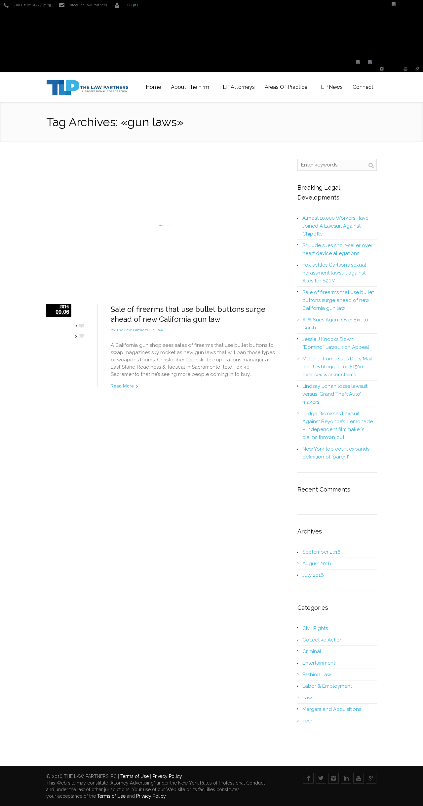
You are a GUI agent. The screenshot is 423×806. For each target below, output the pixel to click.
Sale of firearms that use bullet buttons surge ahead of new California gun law (338, 300)
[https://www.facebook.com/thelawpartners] (358, 63)
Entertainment (318, 663)
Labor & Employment (327, 686)
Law (159, 330)
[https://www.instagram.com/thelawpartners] (382, 68)
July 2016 (313, 575)
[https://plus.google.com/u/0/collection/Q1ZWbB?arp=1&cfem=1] (417, 68)
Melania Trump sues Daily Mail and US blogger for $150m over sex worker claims (337, 367)
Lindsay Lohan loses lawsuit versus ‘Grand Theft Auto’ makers (334, 394)
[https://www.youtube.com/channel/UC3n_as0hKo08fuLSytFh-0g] (406, 68)
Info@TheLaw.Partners (88, 5)
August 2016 (316, 564)
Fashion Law (316, 675)
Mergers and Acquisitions (331, 709)
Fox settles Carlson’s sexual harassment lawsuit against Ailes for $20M (334, 273)
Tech (308, 721)
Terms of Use (134, 776)
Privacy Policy (167, 776)
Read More (122, 385)
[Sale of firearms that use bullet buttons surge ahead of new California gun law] (165, 226)
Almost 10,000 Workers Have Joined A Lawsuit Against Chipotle (335, 226)
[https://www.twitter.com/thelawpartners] (370, 63)
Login (131, 5)
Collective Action (322, 640)
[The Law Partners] (87, 87)
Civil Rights (315, 628)
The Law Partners (132, 330)
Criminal (311, 651)
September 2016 (321, 552)
